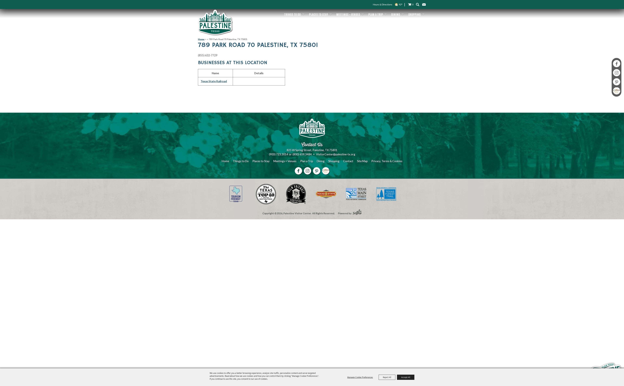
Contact (348, 161)
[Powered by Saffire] (357, 212)
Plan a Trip (375, 14)
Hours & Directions (382, 4)
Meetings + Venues (348, 14)
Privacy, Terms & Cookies (386, 161)
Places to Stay (318, 14)
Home (201, 39)
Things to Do (292, 14)
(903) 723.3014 (278, 154)
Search (417, 4)
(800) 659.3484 (302, 154)
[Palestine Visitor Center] (215, 22)
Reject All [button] (387, 377)
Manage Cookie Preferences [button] (360, 377)
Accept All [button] (405, 377)
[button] (424, 4)
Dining (395, 14)
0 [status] (412, 4)
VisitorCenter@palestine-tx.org (335, 154)
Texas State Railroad (214, 81)
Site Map (362, 161)
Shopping (414, 14)
